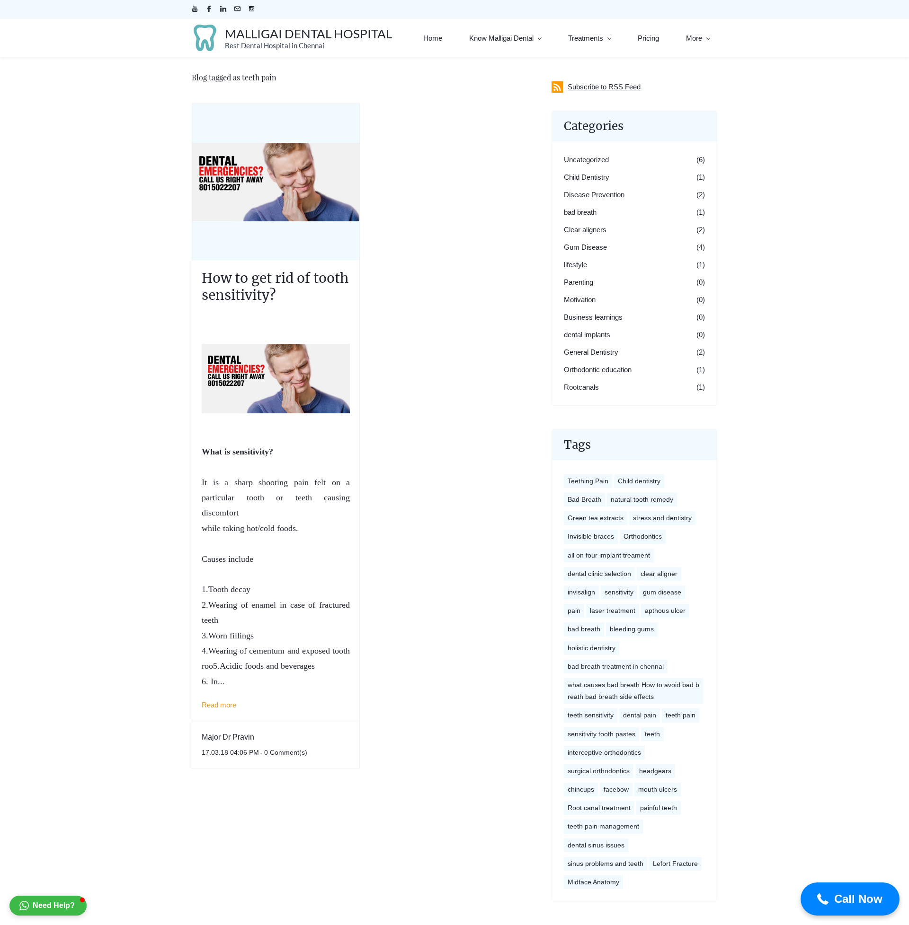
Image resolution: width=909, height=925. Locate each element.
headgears (655, 771)
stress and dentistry (662, 518)
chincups (581, 789)
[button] (850, 899)
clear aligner (659, 573)
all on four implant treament (609, 555)
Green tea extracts (596, 518)
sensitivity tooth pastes (601, 734)
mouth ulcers (657, 789)
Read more (219, 705)
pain (574, 610)
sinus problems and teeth (605, 863)
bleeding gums (632, 629)
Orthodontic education (598, 370)
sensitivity (619, 592)
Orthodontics (643, 536)
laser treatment (612, 610)
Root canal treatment (599, 808)
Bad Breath (584, 499)
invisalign (581, 592)
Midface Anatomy (593, 882)
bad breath (580, 212)
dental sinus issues (596, 845)
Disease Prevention (594, 195)
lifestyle (575, 265)
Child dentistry (639, 481)
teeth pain (680, 715)
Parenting (578, 282)
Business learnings (593, 317)
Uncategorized (586, 160)
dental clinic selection (599, 573)
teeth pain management (603, 826)
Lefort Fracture (675, 863)
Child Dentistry (586, 177)
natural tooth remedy (642, 499)
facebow (616, 789)
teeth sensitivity (591, 715)
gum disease (662, 592)
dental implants (587, 335)
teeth (652, 734)
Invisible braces (591, 536)
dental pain (639, 715)
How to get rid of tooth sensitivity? (275, 287)
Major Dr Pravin (228, 737)
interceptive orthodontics (604, 752)
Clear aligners (585, 230)
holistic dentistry (591, 648)
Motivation (580, 300)
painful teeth (658, 808)
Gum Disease (585, 247)
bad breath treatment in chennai (616, 666)
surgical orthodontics (599, 771)
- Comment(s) (283, 752)
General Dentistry (591, 352)
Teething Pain (588, 481)
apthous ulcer (665, 610)
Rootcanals (581, 387)
